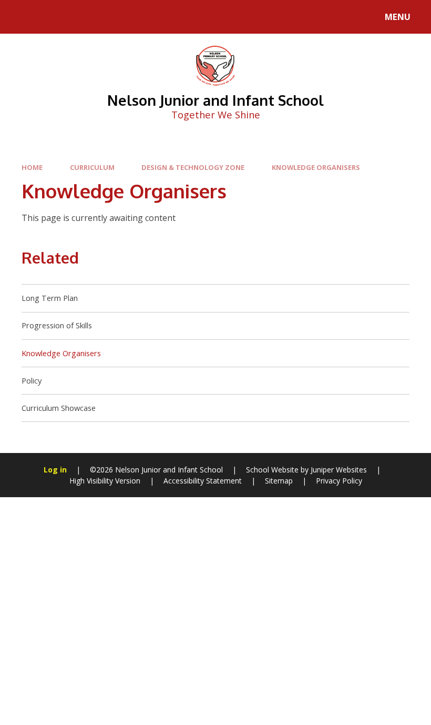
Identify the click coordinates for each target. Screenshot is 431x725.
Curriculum (92, 167)
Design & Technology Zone (192, 167)
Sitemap (279, 481)
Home (32, 167)
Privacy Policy (339, 481)
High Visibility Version (104, 481)
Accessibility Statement (202, 481)
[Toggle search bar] (22, 17)
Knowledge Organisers (316, 167)
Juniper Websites (339, 470)
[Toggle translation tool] (51, 17)
